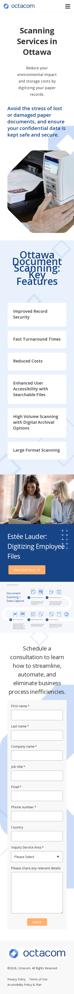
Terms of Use (38, 979)
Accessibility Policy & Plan (24, 985)
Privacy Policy (16, 979)
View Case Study (25, 570)
